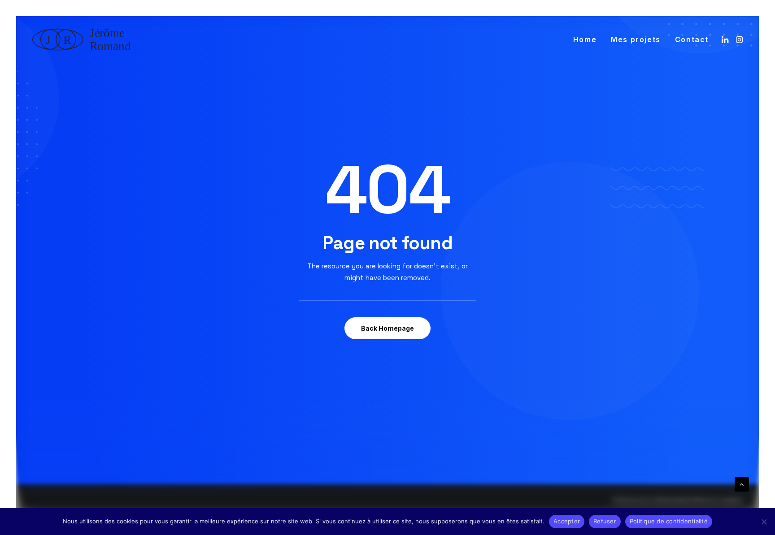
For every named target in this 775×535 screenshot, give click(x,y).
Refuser (604, 521)
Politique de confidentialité (651, 501)
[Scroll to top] (742, 483)
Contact (692, 39)
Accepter (566, 521)
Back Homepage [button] (387, 328)
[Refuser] (763, 521)
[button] (725, 39)
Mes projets (636, 39)
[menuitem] (585, 39)
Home (584, 39)
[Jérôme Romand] (84, 39)
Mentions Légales (718, 501)
